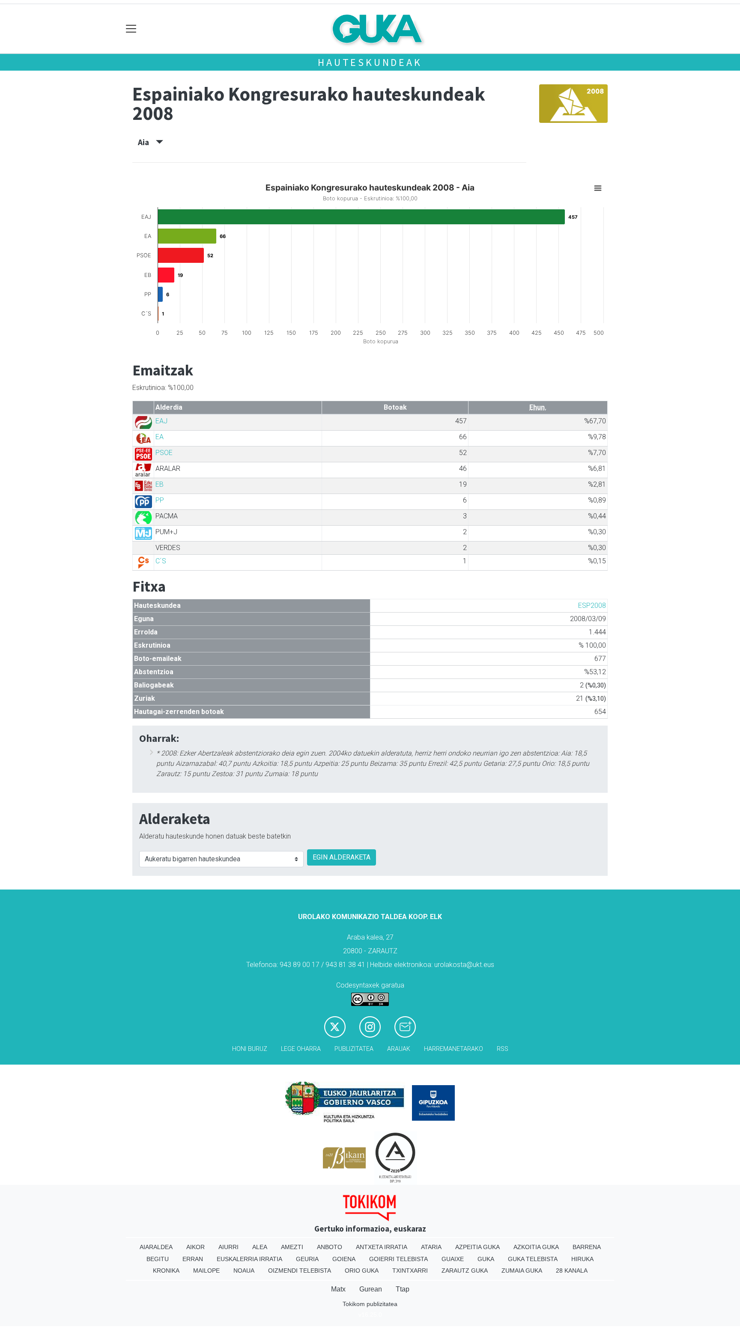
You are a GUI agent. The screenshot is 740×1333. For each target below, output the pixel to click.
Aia (147, 142)
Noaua (243, 1270)
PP (159, 500)
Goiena (343, 1259)
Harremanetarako (453, 1049)
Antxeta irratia (381, 1247)
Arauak (398, 1049)
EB (159, 484)
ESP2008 (592, 605)
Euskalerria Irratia (249, 1259)
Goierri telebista (398, 1259)
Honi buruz (249, 1049)
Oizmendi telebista (299, 1270)
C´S (160, 561)
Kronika (166, 1270)
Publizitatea (353, 1049)
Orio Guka (362, 1270)
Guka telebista (533, 1259)
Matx (338, 1289)
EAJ (161, 421)
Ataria (431, 1247)
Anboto (329, 1247)
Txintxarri (410, 1270)
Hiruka (582, 1259)
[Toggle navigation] (131, 28)
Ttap (402, 1289)
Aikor (195, 1247)
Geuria (307, 1259)
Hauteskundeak (370, 62)
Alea (259, 1247)
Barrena (587, 1247)
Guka (485, 1259)
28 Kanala (572, 1270)
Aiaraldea (156, 1247)
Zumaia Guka (521, 1270)
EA (159, 437)
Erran (192, 1259)
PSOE (164, 453)
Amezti (292, 1247)
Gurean (370, 1289)
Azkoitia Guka (536, 1247)
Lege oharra (301, 1049)
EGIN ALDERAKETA (341, 857)
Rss (502, 1049)
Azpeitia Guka (477, 1247)
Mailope (206, 1270)
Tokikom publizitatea (370, 1303)
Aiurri (228, 1247)
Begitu (157, 1259)
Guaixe (453, 1259)
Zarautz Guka (465, 1270)
